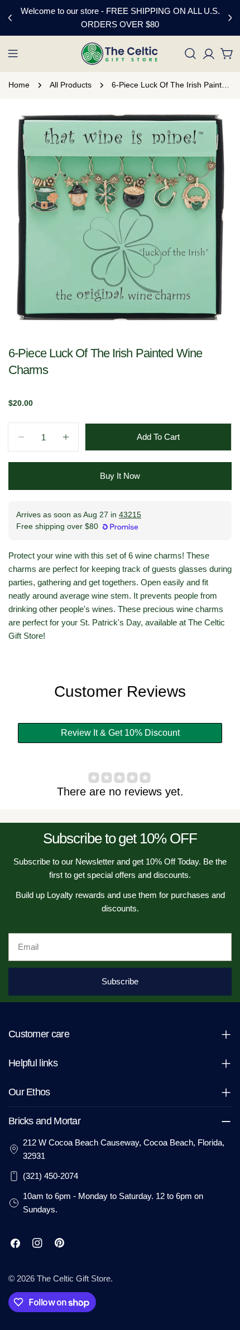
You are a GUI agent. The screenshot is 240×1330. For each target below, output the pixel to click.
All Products (71, 85)
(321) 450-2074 (50, 1176)
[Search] (190, 53)
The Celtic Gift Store (74, 1278)
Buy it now (120, 475)
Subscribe (120, 981)
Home (19, 85)
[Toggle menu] (13, 53)
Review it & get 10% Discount (120, 732)
